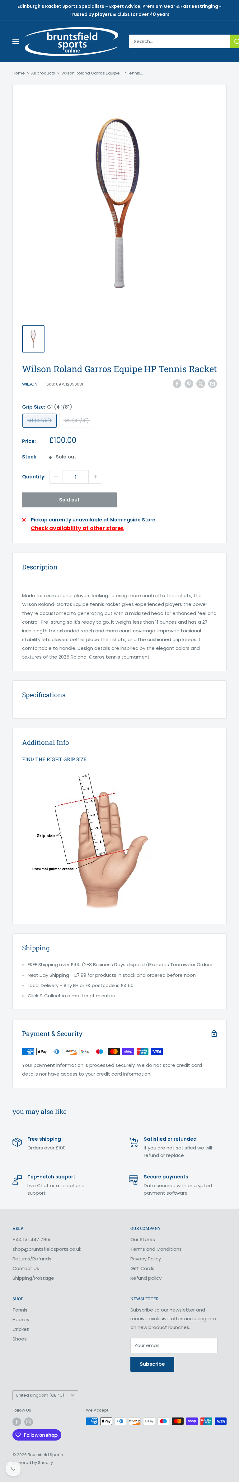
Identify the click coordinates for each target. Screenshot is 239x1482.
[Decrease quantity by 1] (56, 476)
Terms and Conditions (156, 1249)
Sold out (69, 499)
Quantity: (33, 476)
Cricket (20, 1329)
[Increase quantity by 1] (95, 476)
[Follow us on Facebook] (16, 1421)
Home (18, 73)
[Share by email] (212, 383)
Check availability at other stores (77, 528)
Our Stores (142, 1239)
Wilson (29, 384)
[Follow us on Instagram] (28, 1421)
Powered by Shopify (32, 1462)
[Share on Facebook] (177, 383)
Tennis (19, 1310)
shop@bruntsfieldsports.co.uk (46, 1249)
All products (43, 73)
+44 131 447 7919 (31, 1239)
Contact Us (25, 1268)
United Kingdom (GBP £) (40, 1395)
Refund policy (146, 1278)
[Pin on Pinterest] (189, 383)
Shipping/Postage (33, 1278)
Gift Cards (142, 1268)
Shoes (19, 1339)
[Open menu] (15, 41)
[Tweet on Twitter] (200, 383)
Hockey (20, 1319)
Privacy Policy (145, 1258)
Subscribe (152, 1364)
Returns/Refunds (31, 1258)
